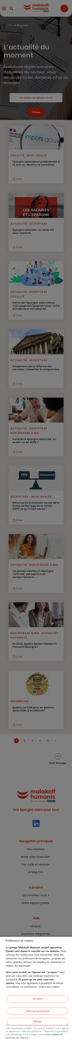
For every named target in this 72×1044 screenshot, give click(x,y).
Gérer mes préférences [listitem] (38, 1011)
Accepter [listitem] (37, 998)
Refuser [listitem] (37, 1021)
